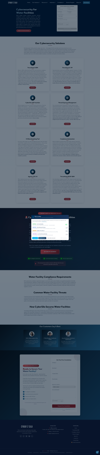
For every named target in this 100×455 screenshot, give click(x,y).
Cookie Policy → (44, 221)
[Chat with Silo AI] (97, 452)
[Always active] (66, 224)
